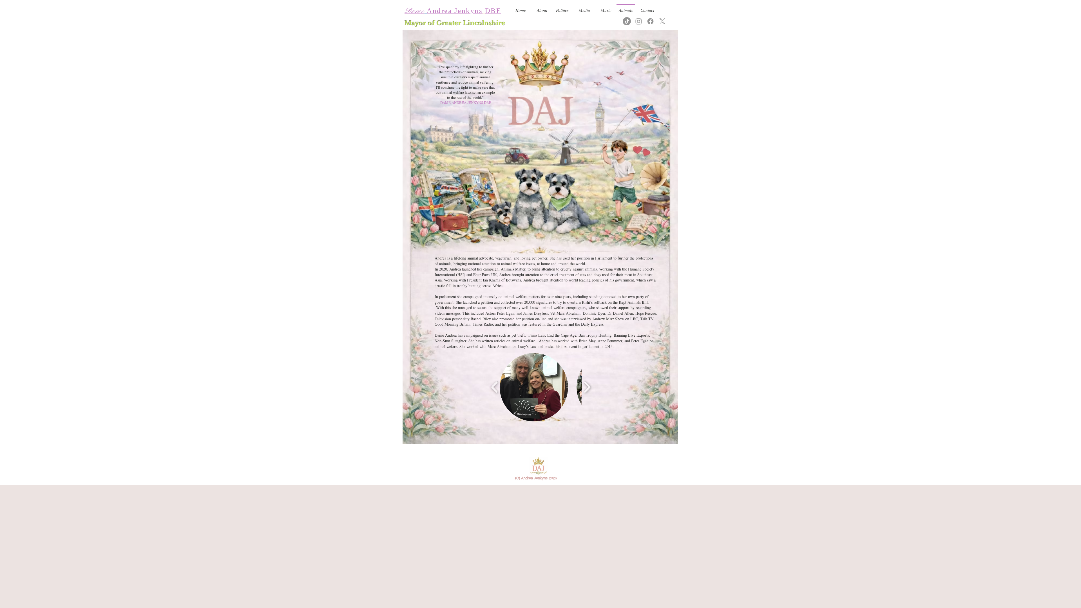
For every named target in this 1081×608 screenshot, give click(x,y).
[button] (534, 387)
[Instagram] (639, 21)
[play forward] (587, 387)
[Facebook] (650, 21)
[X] (662, 21)
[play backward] (494, 387)
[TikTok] (627, 21)
